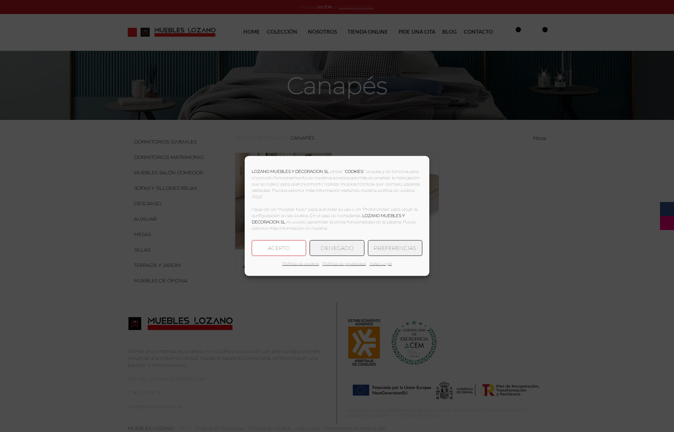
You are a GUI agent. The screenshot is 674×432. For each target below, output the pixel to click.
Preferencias (395, 247)
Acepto (279, 247)
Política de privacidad (344, 263)
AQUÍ (257, 196)
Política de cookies (300, 263)
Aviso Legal (381, 263)
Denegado (337, 247)
